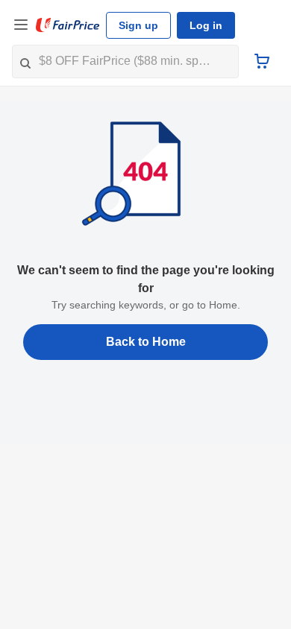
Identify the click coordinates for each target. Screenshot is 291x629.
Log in (206, 25)
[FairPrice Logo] (68, 25)
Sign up (138, 25)
